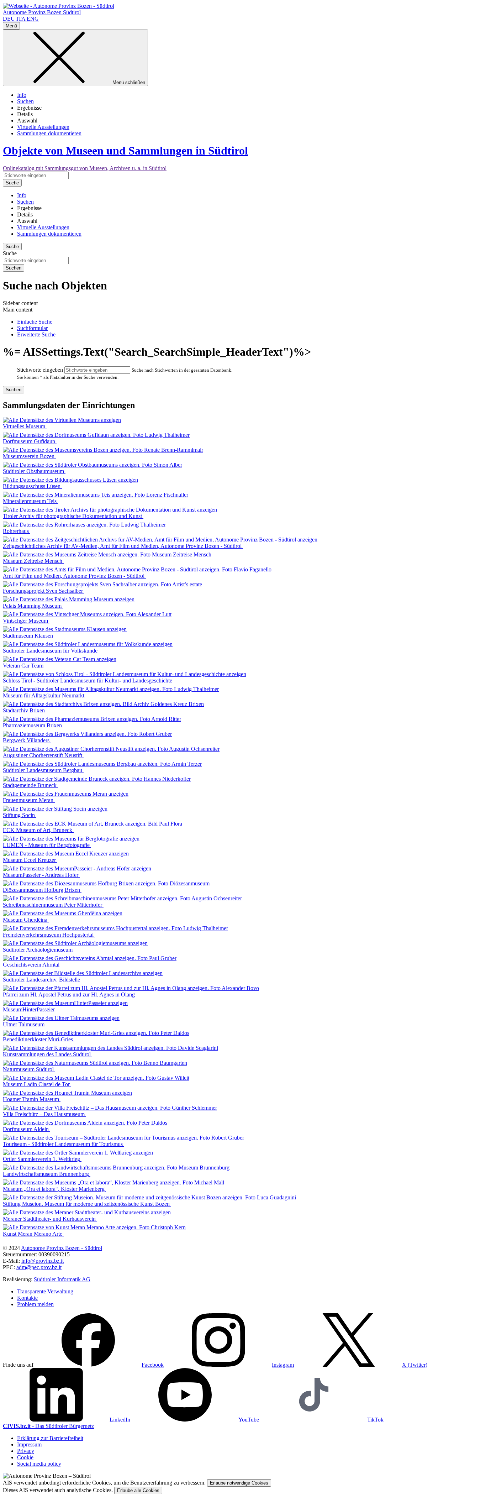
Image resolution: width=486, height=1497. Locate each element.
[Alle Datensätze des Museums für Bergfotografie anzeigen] (71, 839)
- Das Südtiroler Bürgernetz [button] (48, 1426)
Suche (10, 253)
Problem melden (35, 1304)
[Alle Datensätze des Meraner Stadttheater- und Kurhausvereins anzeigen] (87, 1212)
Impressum (29, 1444)
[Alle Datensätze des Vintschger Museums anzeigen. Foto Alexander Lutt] (87, 614)
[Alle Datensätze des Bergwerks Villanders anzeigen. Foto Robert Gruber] (87, 734)
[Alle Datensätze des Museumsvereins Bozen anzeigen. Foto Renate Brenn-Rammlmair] (103, 450)
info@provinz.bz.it (42, 1261)
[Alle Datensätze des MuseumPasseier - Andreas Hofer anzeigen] (77, 868)
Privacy (25, 1451)
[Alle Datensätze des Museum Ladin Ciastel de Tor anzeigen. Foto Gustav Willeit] (96, 1078)
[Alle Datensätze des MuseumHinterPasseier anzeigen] (65, 1003)
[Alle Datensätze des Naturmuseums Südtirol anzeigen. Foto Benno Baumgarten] (95, 1063)
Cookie (25, 1457)
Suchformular (32, 328)
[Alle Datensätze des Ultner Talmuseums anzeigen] (61, 1018)
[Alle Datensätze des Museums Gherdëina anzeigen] (62, 913)
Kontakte (27, 1298)
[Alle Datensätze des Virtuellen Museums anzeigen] (62, 420)
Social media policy (39, 1464)
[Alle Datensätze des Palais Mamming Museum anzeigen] (68, 599)
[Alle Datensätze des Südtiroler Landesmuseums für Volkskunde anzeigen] (88, 644)
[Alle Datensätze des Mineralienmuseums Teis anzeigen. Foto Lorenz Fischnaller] (95, 495)
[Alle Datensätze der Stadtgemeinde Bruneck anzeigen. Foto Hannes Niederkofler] (97, 779)
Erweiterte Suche (36, 334)
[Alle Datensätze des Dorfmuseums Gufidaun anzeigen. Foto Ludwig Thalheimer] (96, 435)
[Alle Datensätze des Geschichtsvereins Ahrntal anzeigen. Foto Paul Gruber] (89, 958)
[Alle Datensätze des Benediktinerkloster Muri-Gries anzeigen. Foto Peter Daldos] (96, 1033)
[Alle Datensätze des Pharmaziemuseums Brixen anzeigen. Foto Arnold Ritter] (92, 719)
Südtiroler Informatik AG (62, 1279)
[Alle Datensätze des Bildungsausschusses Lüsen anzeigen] (70, 480)
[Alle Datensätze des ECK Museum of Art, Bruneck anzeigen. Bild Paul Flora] (92, 824)
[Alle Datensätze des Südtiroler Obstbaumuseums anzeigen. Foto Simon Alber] (92, 465)
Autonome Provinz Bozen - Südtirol (61, 1248)
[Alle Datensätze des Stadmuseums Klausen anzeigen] (65, 629)
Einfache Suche (34, 322)
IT (20, 19)
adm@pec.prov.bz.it (39, 1267)
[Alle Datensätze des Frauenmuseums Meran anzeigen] (65, 794)
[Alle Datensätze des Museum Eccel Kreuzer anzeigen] (66, 853)
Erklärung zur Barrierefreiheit (50, 1438)
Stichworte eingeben (40, 370)
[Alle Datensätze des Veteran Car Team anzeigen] (59, 659)
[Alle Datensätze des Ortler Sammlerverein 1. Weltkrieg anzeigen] (78, 1153)
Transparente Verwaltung (45, 1291)
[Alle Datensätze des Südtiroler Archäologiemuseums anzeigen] (75, 943)
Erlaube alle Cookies (138, 1490)
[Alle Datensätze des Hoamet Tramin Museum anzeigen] (67, 1093)
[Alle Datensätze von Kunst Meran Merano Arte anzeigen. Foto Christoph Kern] (94, 1227)
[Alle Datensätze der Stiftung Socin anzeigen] (55, 809)
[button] (99, 1365)
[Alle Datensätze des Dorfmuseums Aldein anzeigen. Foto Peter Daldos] (85, 1123)
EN (33, 19)
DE (9, 19)
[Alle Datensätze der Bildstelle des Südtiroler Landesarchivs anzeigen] (83, 973)
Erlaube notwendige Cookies (239, 1483)
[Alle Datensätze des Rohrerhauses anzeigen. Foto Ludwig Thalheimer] (84, 525)
